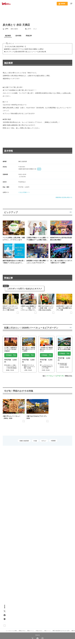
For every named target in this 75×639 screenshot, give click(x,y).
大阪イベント (47, 630)
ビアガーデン (60, 376)
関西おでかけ (22, 630)
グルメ (44, 441)
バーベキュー (50, 376)
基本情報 (8, 150)
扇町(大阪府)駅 (24, 441)
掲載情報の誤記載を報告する (64, 197)
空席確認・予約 (11, 355)
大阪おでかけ (39, 630)
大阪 (35, 441)
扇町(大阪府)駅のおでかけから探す (61, 630)
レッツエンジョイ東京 (11, 630)
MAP (39, 169)
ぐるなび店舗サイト (24, 192)
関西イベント (30, 630)
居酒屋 (54, 440)
